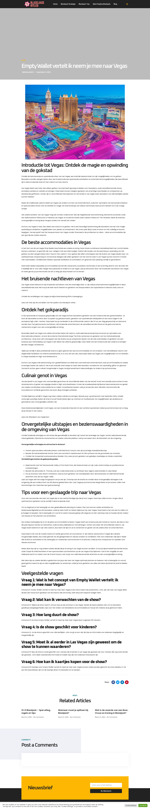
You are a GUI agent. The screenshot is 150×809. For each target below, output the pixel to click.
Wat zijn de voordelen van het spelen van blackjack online (52, 302)
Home (55, 4)
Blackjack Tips (84, 4)
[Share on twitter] (118, 682)
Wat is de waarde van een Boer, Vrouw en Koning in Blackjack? (111, 711)
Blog (115, 4)
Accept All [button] (143, 805)
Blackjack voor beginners (39, 417)
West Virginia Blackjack (101, 4)
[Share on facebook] (113, 682)
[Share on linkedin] (122, 682)
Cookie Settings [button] (131, 805)
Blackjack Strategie (68, 4)
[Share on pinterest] (127, 682)
